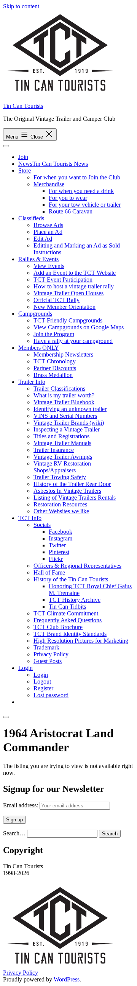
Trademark (46, 647)
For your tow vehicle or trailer (85, 204)
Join (23, 157)
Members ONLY (38, 347)
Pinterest (59, 552)
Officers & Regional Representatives (77, 565)
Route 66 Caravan (70, 211)
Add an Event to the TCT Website (74, 272)
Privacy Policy (50, 654)
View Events (48, 266)
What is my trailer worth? (63, 395)
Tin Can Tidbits (67, 606)
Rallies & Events (38, 259)
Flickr (56, 559)
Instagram (60, 538)
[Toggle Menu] (6, 146)
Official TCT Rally (56, 300)
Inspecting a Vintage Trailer (66, 429)
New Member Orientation (64, 307)
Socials (42, 525)
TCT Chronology (54, 361)
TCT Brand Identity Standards (70, 634)
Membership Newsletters (63, 354)
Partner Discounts (54, 368)
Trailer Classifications (59, 388)
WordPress (67, 979)
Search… (14, 833)
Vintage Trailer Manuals (62, 443)
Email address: (21, 805)
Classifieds (31, 218)
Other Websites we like (61, 511)
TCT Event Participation (62, 279)
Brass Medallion (53, 375)
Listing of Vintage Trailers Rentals (74, 497)
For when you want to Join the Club (76, 177)
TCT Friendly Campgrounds (67, 320)
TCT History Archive (74, 600)
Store (24, 170)
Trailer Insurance (53, 450)
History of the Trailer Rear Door (72, 484)
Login (25, 668)
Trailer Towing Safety (59, 477)
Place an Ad (47, 232)
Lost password (50, 695)
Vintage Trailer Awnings (62, 456)
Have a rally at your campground (73, 341)
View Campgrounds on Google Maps (78, 327)
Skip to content (21, 6)
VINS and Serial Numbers (65, 416)
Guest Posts (47, 661)
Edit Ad (42, 238)
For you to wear (68, 198)
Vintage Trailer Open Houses (68, 293)
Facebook (60, 531)
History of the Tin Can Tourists (70, 579)
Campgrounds (35, 313)
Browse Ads (48, 225)
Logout (42, 681)
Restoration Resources (60, 504)
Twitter (57, 545)
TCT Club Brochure (58, 627)
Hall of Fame (49, 572)
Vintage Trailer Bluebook (63, 402)
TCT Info (29, 518)
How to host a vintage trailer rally (73, 286)
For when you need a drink (81, 191)
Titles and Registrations (61, 436)
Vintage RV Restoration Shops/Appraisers (62, 467)
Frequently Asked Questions (67, 620)
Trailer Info (31, 382)
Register (43, 688)
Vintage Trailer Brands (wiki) (68, 422)
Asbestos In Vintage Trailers (67, 491)
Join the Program (53, 334)
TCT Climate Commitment (65, 613)
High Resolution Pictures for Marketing (80, 640)
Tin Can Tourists (23, 106)
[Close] (6, 717)
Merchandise (48, 184)
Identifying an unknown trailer (70, 409)
